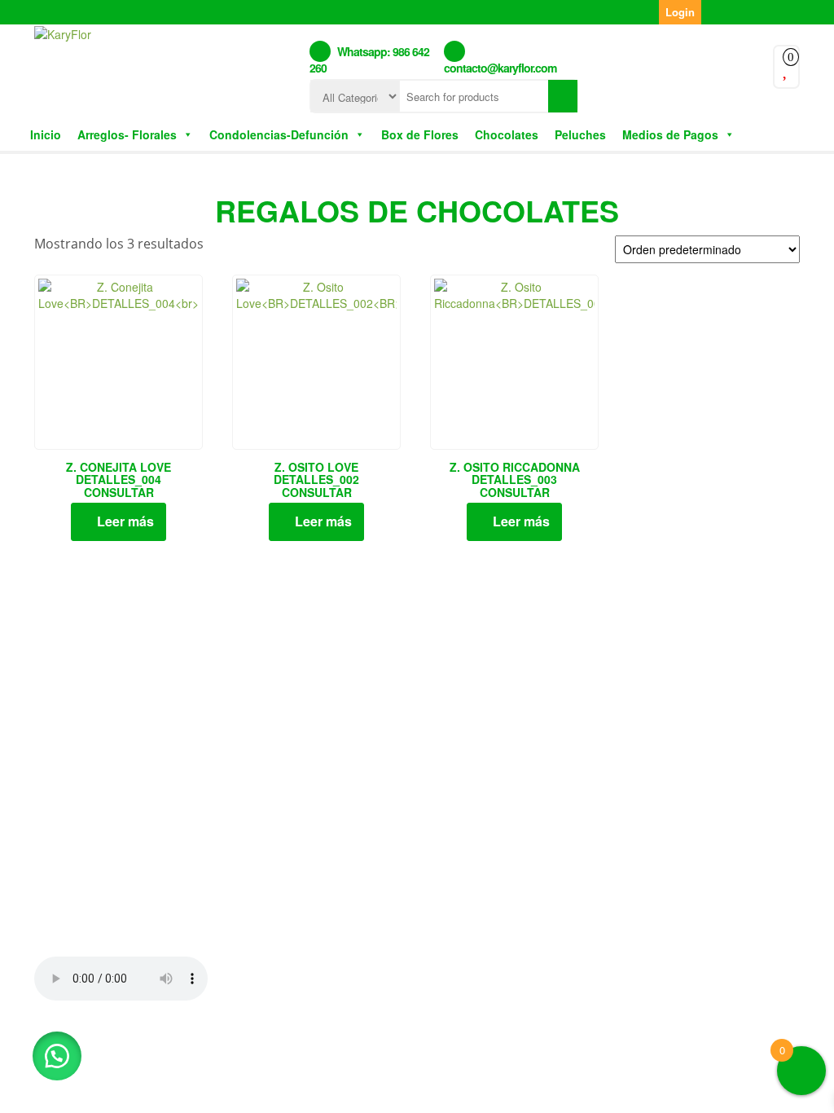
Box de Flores (420, 134)
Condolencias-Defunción (279, 134)
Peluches (580, 134)
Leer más (125, 521)
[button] (57, 1056)
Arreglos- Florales (127, 134)
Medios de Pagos (670, 134)
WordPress (365, 1054)
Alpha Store (513, 1054)
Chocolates (506, 134)
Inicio (45, 134)
